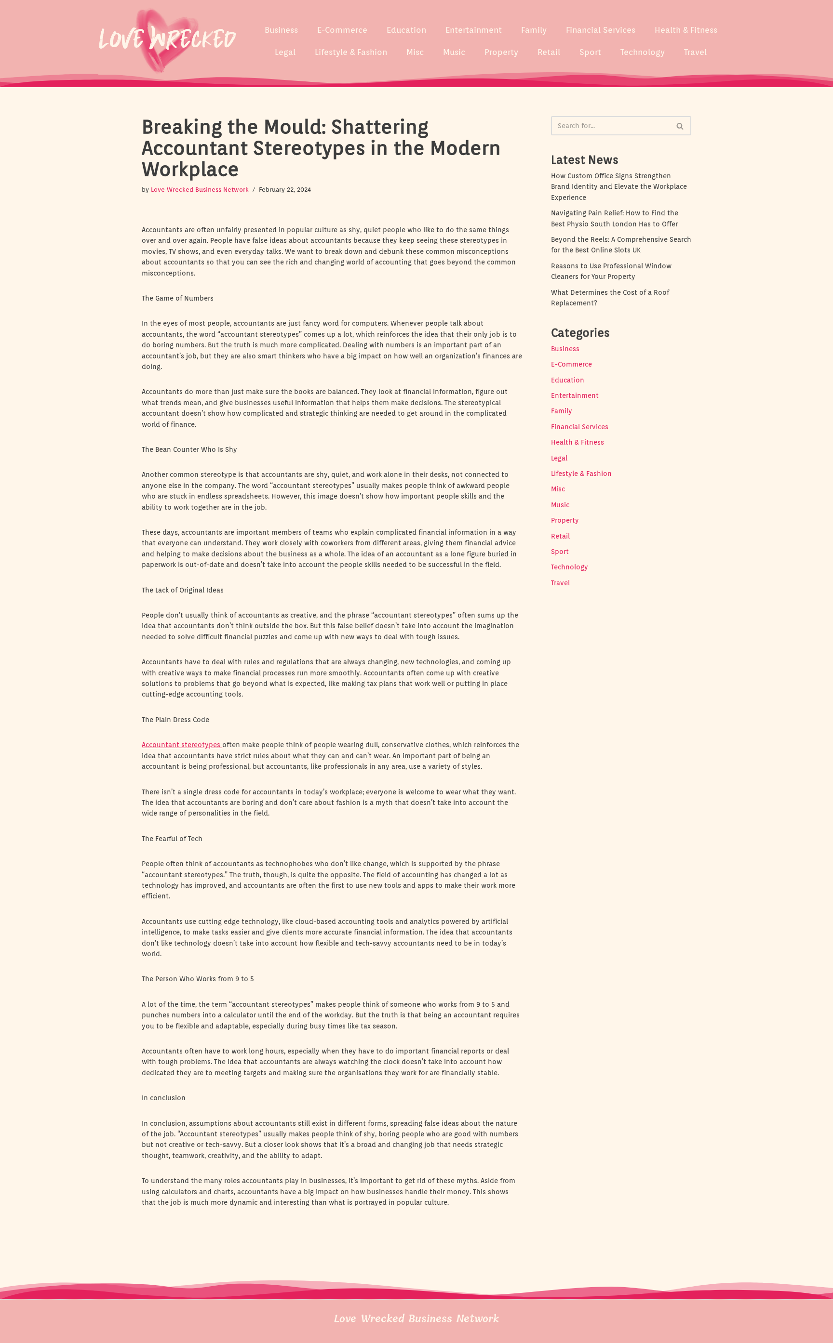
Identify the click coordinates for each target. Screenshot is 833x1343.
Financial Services (600, 30)
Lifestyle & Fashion (351, 52)
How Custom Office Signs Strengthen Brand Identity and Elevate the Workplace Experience (619, 186)
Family (534, 30)
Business (281, 30)
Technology (642, 52)
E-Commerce (342, 30)
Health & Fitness (686, 30)
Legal (285, 52)
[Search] (680, 125)
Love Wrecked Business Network (200, 189)
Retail (548, 52)
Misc (415, 52)
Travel (695, 52)
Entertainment (473, 30)
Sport (590, 52)
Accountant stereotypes (182, 745)
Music (454, 52)
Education (406, 30)
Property (501, 52)
